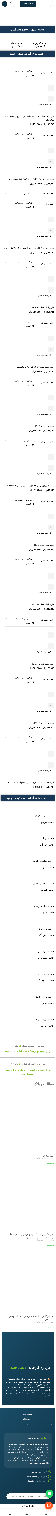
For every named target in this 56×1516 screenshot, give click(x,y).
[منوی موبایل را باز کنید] (51, 4)
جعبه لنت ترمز (45, 957)
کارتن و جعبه (28, 1447)
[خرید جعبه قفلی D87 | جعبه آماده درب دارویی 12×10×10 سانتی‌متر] (28, 63)
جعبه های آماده (32, 1452)
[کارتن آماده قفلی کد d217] (42, 553)
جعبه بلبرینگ (46, 935)
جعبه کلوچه (47, 889)
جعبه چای (48, 867)
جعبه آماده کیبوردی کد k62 (42, 664)
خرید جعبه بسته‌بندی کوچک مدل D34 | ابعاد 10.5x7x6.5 (30, 782)
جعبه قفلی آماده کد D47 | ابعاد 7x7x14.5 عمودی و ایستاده (29, 179)
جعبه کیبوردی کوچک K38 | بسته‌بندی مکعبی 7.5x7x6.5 (30, 486)
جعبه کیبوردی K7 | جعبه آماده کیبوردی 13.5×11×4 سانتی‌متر (28, 248)
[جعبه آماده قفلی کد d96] (42, 493)
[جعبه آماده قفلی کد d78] (42, 672)
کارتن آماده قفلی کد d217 (43, 604)
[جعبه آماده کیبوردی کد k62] (41, 612)
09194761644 (28, 4)
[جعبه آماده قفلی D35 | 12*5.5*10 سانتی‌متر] (34, 315)
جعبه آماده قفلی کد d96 (43, 545)
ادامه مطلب (50, 1163)
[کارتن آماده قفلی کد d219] (42, 256)
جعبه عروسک (46, 980)
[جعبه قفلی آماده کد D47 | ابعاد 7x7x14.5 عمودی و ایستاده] (42, 128)
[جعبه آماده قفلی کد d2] (43, 375)
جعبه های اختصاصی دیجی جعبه (26, 798)
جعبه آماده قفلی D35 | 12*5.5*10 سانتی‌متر (35, 367)
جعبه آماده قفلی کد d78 (43, 723)
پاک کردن (30, 75)
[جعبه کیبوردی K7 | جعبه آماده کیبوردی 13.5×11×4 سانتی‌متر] (29, 187)
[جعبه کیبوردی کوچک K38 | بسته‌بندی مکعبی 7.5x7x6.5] (41, 434)
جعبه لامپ (47, 1003)
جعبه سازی (48, 1155)
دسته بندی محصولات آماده (26, 29)
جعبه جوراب (46, 844)
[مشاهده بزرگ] (51, 811)
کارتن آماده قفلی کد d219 (43, 307)
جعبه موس (47, 822)
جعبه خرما (48, 912)
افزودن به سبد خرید (44, 104)
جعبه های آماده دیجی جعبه (26, 53)
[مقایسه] (51, 110)
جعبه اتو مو (47, 1025)
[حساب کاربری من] (5, 4)
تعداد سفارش (47, 72)
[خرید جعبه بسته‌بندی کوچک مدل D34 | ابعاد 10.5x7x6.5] (42, 731)
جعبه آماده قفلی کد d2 (44, 426)
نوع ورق (49, 204)
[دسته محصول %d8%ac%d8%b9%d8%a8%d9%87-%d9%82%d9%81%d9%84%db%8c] (28, 43)
